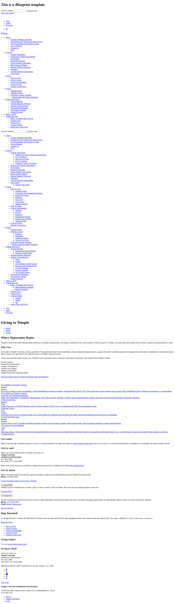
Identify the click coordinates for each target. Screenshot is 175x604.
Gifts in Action (16, 80)
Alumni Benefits (16, 102)
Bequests (18, 198)
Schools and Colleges (23, 219)
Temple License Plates (23, 253)
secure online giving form (82, 443)
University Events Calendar (20, 95)
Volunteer (14, 69)
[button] (7, 29)
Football (18, 234)
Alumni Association (17, 55)
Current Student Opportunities (21, 72)
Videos (17, 300)
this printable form (77, 466)
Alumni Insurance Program (25, 251)
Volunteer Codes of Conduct (26, 163)
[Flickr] (6, 578)
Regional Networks (17, 61)
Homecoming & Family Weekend (25, 97)
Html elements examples (24, 287)
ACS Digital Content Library (26, 264)
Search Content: (7, 11)
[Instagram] (6, 576)
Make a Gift (10, 114)
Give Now (5, 582)
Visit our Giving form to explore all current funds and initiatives (25, 377)
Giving (8, 76)
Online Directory (16, 112)
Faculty (18, 213)
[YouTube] (7, 574)
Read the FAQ (6, 491)
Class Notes (14, 74)
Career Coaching (21, 270)
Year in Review (16, 46)
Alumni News (15, 121)
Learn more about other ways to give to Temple (19, 481)
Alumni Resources (13, 99)
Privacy (8, 597)
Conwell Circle (16, 84)
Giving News (15, 123)
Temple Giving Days (18, 87)
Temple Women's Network (20, 67)
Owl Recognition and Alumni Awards (24, 44)
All (16, 302)
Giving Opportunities (18, 82)
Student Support (21, 204)
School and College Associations (22, 57)
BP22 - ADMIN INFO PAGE (21, 119)
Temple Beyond (12, 116)
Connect (9, 52)
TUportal (9, 25)
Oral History (15, 59)
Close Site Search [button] (7, 13)
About (8, 37)
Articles (18, 298)
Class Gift (19, 200)
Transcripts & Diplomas (19, 108)
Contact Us (14, 48)
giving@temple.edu (14, 504)
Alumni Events (16, 91)
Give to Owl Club (22, 240)
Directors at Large (22, 159)
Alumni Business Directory (20, 104)
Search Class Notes (22, 185)
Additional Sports (21, 238)
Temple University (13, 599)
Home (8, 328)
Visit (7, 21)
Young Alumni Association (20, 63)
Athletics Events (16, 93)
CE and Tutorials (21, 268)
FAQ (12, 50)
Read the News (6, 522)
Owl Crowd (19, 202)
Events (8, 89)
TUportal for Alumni (18, 110)
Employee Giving (22, 195)
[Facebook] (6, 570)
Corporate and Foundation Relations (28, 193)
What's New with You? (19, 127)
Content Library (16, 125)
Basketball (19, 236)
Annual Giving (21, 191)
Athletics (18, 210)
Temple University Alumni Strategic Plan (30, 155)
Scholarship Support (22, 217)
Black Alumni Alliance (19, 65)
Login (8, 601)
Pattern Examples (21, 289)
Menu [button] (5, 33)
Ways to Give (15, 78)
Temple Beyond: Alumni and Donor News (26, 42)
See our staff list (7, 508)
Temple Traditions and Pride (21, 40)
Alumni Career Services (19, 106)
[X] (7, 572)
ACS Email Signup (22, 272)
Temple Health (20, 221)
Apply (8, 23)
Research (18, 215)
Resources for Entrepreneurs (26, 266)
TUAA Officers (21, 157)
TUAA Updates (21, 161)
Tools (17, 260)
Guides (18, 262)
